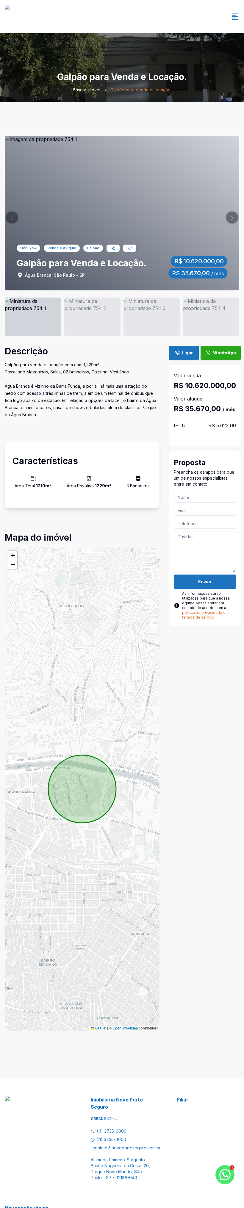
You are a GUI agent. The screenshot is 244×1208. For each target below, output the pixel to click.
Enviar (205, 581)
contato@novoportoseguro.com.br (123, 1147)
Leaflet (100, 1027)
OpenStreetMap (125, 1027)
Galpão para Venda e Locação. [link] (140, 89)
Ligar (187, 352)
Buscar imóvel (86, 89)
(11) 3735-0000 (111, 1131)
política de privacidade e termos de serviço (204, 614)
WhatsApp (224, 352)
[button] (12, 217)
